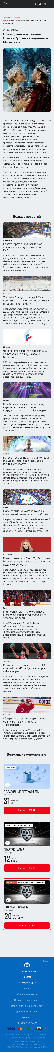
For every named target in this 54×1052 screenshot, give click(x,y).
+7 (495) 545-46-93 (27, 1023)
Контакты (27, 1017)
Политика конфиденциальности (27, 1005)
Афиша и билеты (27, 971)
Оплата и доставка (27, 994)
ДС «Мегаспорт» (27, 982)
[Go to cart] (45, 4)
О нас (27, 988)
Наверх (46, 961)
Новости (27, 976)
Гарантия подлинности (27, 1011)
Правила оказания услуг (27, 1000)
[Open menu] (50, 4)
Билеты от (26, 810)
